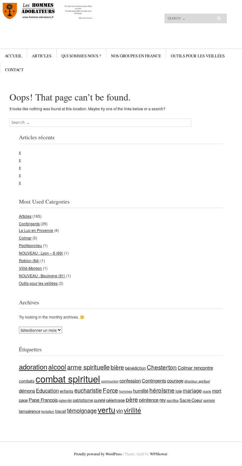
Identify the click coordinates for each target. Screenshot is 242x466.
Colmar (25, 237)
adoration (33, 366)
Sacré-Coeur (191, 400)
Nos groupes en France (136, 56)
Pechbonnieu (30, 245)
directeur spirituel (197, 381)
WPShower (158, 453)
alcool (57, 366)
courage (175, 380)
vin (119, 410)
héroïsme (162, 390)
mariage (192, 390)
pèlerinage (115, 400)
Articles (41, 56)
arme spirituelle (88, 366)
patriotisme (83, 400)
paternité (65, 400)
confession (130, 380)
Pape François (43, 399)
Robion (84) (29, 260)
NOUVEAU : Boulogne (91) (42, 275)
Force (110, 390)
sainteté (209, 400)
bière (117, 367)
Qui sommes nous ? (81, 56)
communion (109, 381)
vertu (106, 409)
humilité (140, 390)
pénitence (148, 399)
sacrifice (173, 400)
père (132, 399)
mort (216, 390)
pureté (99, 400)
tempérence (29, 411)
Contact (14, 69)
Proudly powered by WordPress (98, 453)
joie (179, 391)
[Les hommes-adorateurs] (83, 23)
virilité (132, 410)
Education (47, 390)
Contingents (29, 223)
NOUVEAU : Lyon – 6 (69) (41, 253)
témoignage (82, 410)
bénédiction (135, 368)
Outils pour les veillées (198, 56)
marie (207, 391)
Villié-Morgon (30, 268)
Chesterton (162, 367)
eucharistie (88, 390)
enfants (66, 391)
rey (162, 399)
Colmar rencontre (195, 367)
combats (27, 381)
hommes (125, 391)
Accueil (13, 56)
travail (60, 411)
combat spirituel (68, 378)
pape (23, 400)
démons (27, 390)
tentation (47, 411)
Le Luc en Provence (36, 230)
